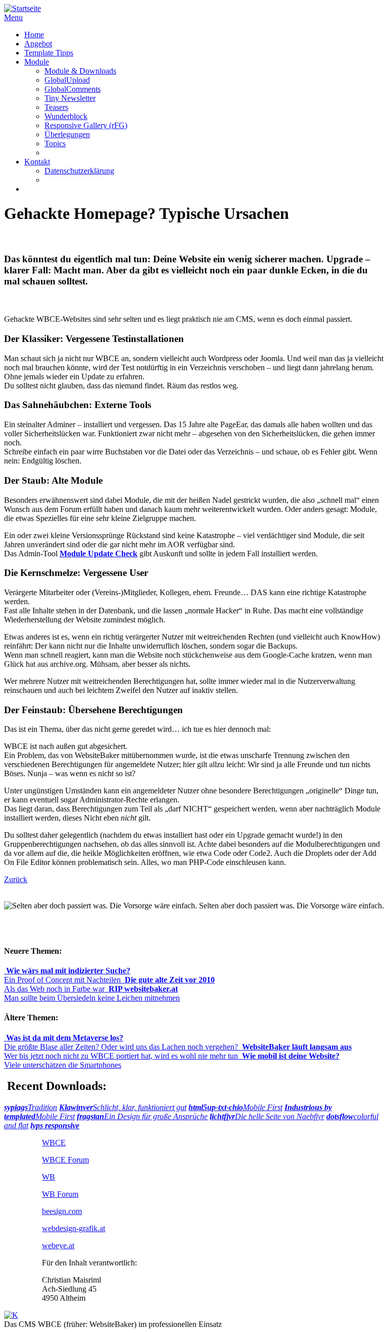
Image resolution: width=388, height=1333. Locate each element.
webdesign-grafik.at (73, 1228)
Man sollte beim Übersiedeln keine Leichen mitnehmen (92, 993)
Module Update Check (98, 553)
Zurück (15, 879)
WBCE (54, 1142)
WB (48, 1177)
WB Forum (60, 1194)
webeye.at (58, 1245)
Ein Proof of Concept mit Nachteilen (67, 975)
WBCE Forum (65, 1159)
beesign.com (62, 1211)
